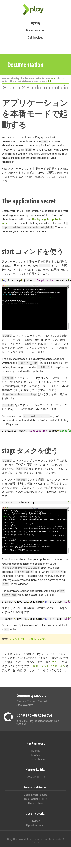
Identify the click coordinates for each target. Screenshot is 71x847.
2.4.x (50, 81)
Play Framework (35, 9)
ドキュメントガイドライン (49, 666)
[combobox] (35, 87)
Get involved (35, 803)
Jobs (35, 777)
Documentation (35, 30)
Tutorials (36, 755)
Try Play (35, 23)
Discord (42, 701)
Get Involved (35, 37)
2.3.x (52, 78)
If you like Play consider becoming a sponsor (37, 722)
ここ (54, 662)
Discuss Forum (25, 701)
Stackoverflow (24, 705)
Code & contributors (35, 794)
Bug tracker (35, 799)
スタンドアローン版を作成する (28, 639)
